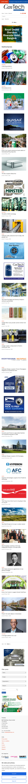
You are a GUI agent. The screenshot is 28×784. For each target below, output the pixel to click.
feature (3, 64)
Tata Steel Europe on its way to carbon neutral (13, 524)
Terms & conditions (5, 741)
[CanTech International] (14, 7)
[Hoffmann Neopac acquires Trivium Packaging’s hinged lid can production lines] (14, 365)
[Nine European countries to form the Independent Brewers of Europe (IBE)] (14, 542)
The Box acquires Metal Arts (9, 173)
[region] (14, 772)
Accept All (14, 773)
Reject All (14, 781)
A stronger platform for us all (9, 635)
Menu (15, 22)
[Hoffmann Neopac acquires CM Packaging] (14, 452)
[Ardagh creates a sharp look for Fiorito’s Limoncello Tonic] (14, 342)
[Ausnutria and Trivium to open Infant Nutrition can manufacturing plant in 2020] (14, 429)
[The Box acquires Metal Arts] (14, 170)
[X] (22, 13)
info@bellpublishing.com (9, 732)
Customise (14, 777)
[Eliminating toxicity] (14, 84)
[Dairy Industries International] (23, 758)
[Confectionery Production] (14, 757)
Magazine (4, 749)
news (3, 148)
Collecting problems (7, 66)
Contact (6, 13)
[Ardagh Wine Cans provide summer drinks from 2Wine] (14, 319)
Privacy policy (4, 739)
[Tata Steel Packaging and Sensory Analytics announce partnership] (14, 296)
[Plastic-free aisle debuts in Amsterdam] (14, 610)
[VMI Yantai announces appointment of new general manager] (14, 565)
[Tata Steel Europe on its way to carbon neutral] (14, 520)
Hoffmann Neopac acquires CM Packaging (12, 456)
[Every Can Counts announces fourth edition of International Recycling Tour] (14, 147)
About (3, 13)
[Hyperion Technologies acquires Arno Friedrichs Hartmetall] (14, 474)
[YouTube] (25, 13)
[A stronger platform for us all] (14, 632)
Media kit (10, 13)
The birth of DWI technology (9, 214)
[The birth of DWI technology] (14, 210)
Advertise (3, 747)
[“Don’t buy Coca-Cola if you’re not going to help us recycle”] (14, 497)
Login (3, 19)
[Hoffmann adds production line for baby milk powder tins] (14, 232)
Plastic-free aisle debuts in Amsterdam (11, 613)
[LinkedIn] (21, 13)
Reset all (4, 692)
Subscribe (7, 19)
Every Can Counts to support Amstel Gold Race (14, 592)
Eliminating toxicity (6, 88)
